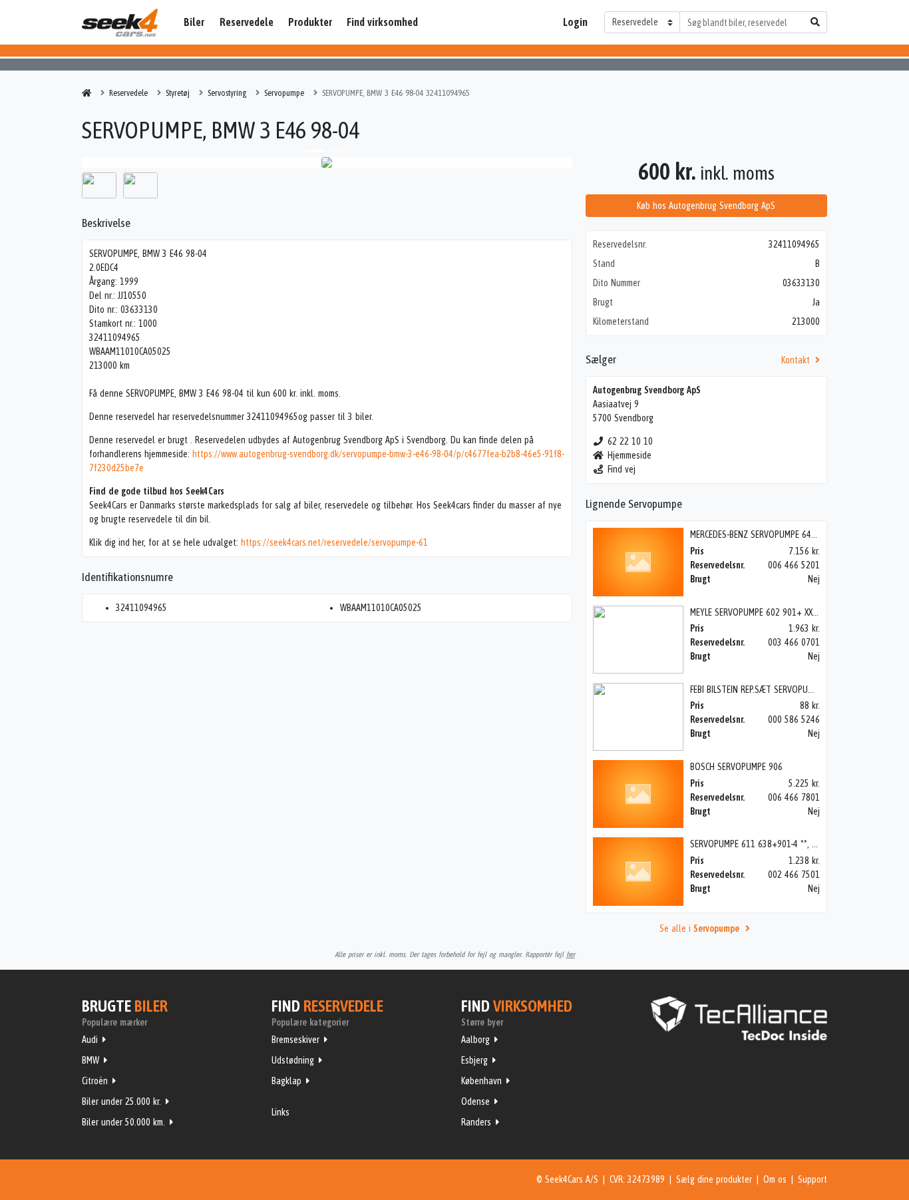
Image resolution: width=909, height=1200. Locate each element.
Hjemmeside (629, 455)
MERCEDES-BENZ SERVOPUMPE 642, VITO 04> (772, 534)
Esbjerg (474, 1060)
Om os (775, 1179)
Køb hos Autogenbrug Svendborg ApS (706, 205)
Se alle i (699, 928)
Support (812, 1179)
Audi (90, 1039)
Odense (475, 1101)
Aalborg (475, 1039)
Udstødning (293, 1060)
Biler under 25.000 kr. (121, 1101)
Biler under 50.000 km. (123, 1122)
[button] (118, 162)
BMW (90, 1060)
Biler (194, 22)
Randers (476, 1122)
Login (575, 22)
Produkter (310, 22)
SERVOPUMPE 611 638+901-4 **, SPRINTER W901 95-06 (792, 844)
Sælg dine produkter (714, 1179)
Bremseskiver (295, 1039)
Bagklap (286, 1081)
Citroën (95, 1081)
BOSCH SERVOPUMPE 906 (736, 766)
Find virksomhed (382, 22)
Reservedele (246, 22)
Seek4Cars (120, 23)
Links (280, 1112)
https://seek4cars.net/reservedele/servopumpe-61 (334, 542)
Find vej (622, 469)
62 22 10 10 (630, 441)
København (481, 1081)
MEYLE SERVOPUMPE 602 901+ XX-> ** (759, 612)
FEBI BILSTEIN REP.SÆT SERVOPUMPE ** (761, 689)
